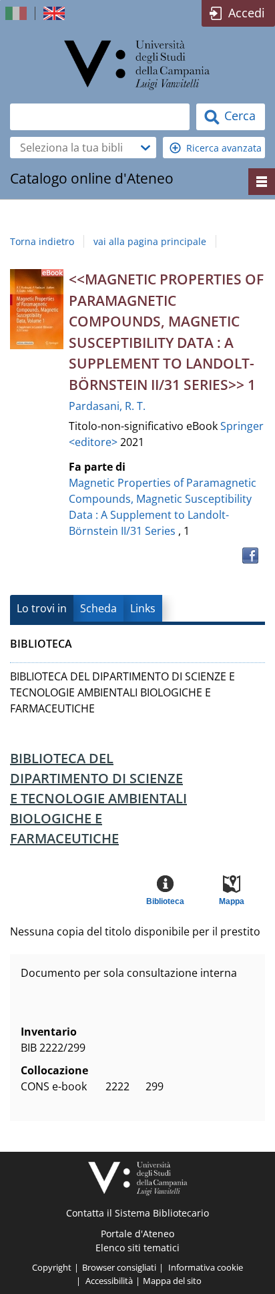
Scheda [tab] (98, 608)
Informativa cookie (205, 1267)
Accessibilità (109, 1281)
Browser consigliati (119, 1267)
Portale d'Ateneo (137, 1233)
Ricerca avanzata (224, 148)
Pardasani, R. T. (107, 406)
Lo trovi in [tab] (42, 608)
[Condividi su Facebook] (250, 556)
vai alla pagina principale (149, 241)
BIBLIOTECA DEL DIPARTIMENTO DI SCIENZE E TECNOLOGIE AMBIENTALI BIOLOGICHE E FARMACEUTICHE (98, 798)
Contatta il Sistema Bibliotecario (137, 1213)
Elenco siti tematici (137, 1247)
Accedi (246, 13)
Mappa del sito (172, 1281)
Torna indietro (42, 241)
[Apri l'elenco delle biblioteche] (145, 147)
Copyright (51, 1267)
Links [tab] (143, 608)
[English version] (55, 13)
